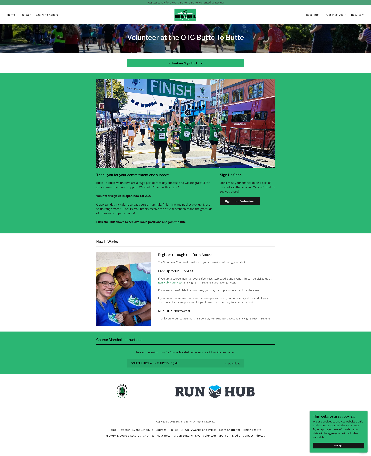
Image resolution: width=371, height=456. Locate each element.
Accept (338, 445)
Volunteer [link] (209, 435)
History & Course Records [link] (123, 435)
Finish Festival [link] (252, 429)
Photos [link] (260, 435)
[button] (314, 14)
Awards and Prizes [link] (203, 429)
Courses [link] (161, 429)
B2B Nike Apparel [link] (47, 14)
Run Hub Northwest (170, 282)
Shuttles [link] (148, 435)
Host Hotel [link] (164, 435)
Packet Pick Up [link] (179, 429)
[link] (185, 14)
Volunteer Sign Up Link (185, 63)
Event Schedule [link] (142, 429)
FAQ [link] (197, 435)
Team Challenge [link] (230, 429)
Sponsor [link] (224, 435)
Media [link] (236, 435)
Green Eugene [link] (183, 435)
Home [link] (11, 14)
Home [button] (113, 429)
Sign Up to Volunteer (239, 201)
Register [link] (25, 14)
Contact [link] (248, 435)
